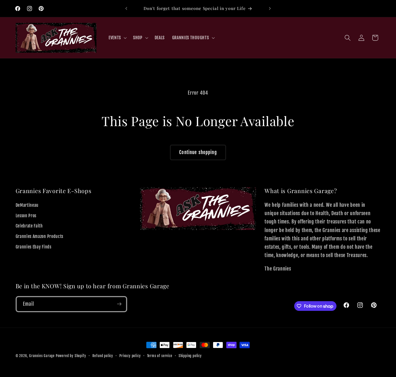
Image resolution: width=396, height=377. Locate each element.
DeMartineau (27, 205)
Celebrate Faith (29, 226)
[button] (117, 37)
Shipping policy (190, 356)
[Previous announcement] (126, 9)
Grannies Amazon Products (40, 236)
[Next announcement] (270, 9)
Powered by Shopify (71, 356)
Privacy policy (130, 356)
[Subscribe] (119, 304)
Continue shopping (198, 152)
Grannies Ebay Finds (33, 247)
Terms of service (159, 356)
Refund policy (102, 356)
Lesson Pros (26, 215)
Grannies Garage (42, 356)
